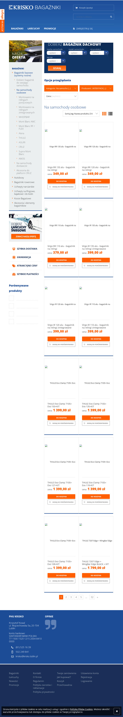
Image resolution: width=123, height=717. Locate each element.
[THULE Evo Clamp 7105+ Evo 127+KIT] (61, 457)
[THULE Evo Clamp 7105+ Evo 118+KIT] (96, 457)
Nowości (13, 680)
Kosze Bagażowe (22, 198)
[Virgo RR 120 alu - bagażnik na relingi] (96, 142)
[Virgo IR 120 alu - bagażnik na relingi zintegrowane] (61, 300)
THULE (22, 137)
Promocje (14, 684)
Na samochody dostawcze (24, 164)
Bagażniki (18, 68)
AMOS (22, 158)
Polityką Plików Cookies (81, 709)
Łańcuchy (14, 677)
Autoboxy (19, 177)
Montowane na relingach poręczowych (26, 100)
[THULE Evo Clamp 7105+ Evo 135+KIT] (96, 379)
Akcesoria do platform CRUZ (24, 172)
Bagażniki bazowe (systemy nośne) (23, 74)
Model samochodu (76, 49)
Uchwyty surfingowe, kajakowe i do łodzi (24, 192)
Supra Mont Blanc (25, 153)
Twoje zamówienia (66, 673)
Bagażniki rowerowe (24, 182)
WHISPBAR (24, 116)
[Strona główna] (34, 6)
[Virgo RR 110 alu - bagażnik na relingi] (61, 221)
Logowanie (86, 680)
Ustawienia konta (90, 673)
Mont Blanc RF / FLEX (27, 127)
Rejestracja (86, 677)
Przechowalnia (64, 684)
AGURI (22, 142)
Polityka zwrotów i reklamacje (42, 686)
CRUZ (21, 146)
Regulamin (38, 680)
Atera (21, 133)
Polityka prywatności (43, 691)
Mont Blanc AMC (27, 121)
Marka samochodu (55, 49)
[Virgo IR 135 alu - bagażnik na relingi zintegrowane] (96, 221)
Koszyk (60, 680)
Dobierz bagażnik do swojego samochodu (25, 82)
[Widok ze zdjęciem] (104, 114)
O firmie (37, 677)
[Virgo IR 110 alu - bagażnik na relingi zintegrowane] (96, 300)
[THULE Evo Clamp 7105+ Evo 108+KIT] (61, 536)
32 (92, 597)
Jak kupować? (64, 677)
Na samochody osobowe (24, 91)
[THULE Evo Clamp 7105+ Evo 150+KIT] (61, 379)
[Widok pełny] (110, 114)
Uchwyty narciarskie (24, 186)
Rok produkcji (95, 49)
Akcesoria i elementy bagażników (24, 204)
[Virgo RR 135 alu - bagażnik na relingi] (61, 142)
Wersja (49, 57)
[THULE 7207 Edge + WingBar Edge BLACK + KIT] (96, 536)
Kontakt (37, 673)
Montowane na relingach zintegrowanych (27, 110)
